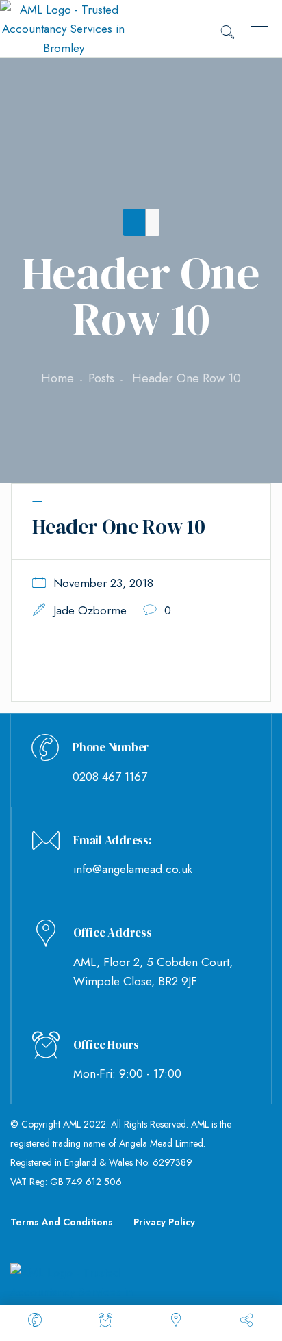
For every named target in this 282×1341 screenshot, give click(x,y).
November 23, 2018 (103, 583)
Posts (101, 378)
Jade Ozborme (90, 610)
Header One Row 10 (118, 526)
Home (57, 378)
